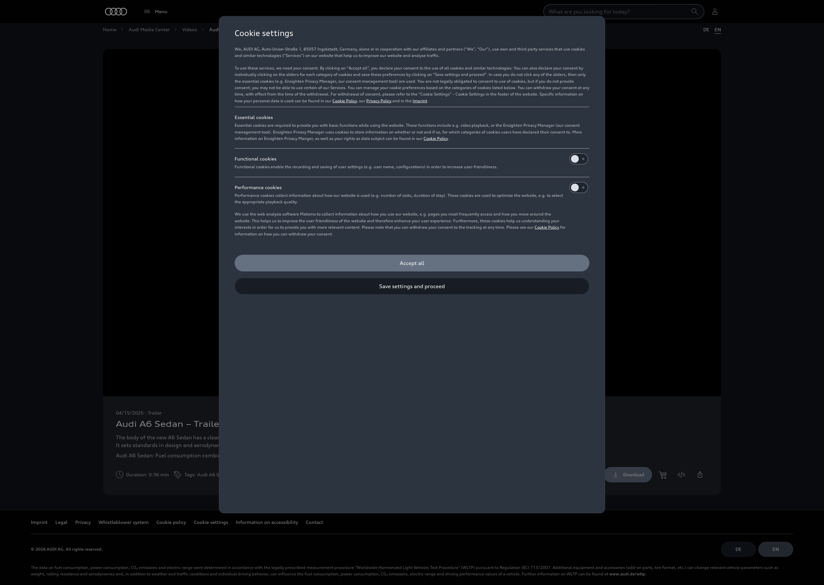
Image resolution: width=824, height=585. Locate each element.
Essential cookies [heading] (254, 117)
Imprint (420, 100)
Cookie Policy (344, 100)
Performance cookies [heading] (258, 187)
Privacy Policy (378, 100)
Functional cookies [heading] (255, 158)
